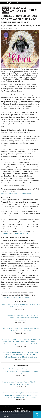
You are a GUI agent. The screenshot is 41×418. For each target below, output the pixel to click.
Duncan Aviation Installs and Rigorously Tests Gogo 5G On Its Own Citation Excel (21, 306)
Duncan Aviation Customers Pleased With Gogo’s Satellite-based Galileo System (20, 330)
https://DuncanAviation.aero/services (15, 297)
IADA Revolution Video (20, 233)
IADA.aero (4, 233)
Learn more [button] (6, 416)
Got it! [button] (37, 414)
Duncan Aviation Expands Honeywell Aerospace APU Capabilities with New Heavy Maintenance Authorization (20, 317)
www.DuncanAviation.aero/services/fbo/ (16, 193)
